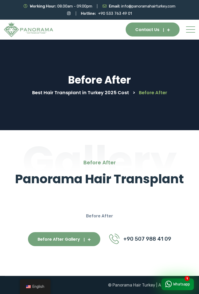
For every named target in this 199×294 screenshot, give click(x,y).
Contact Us (147, 30)
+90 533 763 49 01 (115, 13)
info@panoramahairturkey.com (148, 6)
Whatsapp (181, 284)
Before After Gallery (59, 239)
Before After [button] (99, 216)
